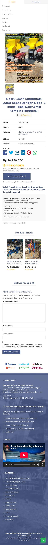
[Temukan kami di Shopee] (10, 368)
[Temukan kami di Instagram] (37, 364)
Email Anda (7, 334)
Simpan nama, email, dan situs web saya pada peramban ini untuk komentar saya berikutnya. (22, 346)
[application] (24, 455)
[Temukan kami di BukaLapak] (37, 368)
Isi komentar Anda (10, 302)
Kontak (37, 2)
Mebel (8, 499)
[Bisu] (38, 464)
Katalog (5, 22)
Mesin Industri (11, 502)
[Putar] (6, 464)
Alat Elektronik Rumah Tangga (17, 478)
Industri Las (10, 495)
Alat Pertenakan (12, 489)
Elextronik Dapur (12, 492)
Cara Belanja (6, 10)
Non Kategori (11, 509)
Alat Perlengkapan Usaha (28, 132)
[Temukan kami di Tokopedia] (24, 368)
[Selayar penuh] (41, 464)
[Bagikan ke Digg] (17, 154)
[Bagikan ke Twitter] (12, 154)
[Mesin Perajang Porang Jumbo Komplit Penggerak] (24, 249)
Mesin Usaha (10, 506)
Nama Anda (7, 326)
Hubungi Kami (18, 176)
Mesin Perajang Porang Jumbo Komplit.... (22, 263)
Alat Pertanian (11, 485)
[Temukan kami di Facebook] (10, 364)
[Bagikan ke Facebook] (6, 154)
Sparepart (10, 519)
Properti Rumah (12, 516)
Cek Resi (5, 18)
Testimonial (6, 30)
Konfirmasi (6, 26)
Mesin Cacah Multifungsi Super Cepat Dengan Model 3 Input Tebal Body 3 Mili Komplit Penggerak (23, 189)
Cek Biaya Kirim (7, 14)
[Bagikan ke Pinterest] (29, 154)
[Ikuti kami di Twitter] (24, 364)
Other (8, 513)
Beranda (7, 6)
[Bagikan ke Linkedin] (23, 154)
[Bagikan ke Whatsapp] (36, 154)
